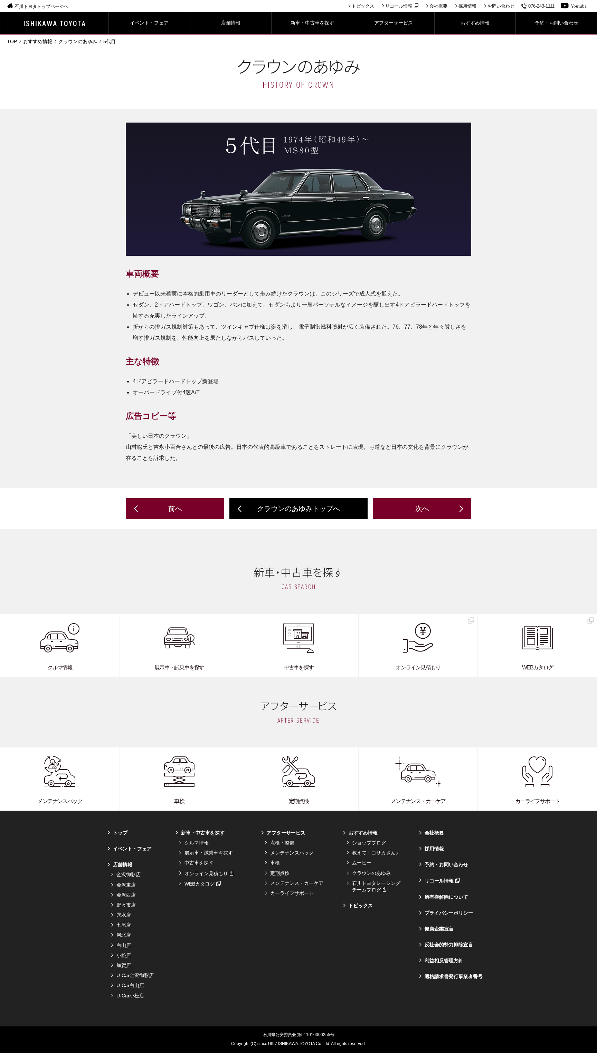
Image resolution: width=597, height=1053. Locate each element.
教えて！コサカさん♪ (375, 853)
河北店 (123, 935)
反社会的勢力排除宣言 (449, 944)
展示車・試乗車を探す (208, 853)
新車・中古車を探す (203, 832)
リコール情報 (398, 6)
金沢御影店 (128, 874)
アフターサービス (286, 832)
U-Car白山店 (130, 985)
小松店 (123, 955)
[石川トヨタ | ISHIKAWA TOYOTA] (54, 23)
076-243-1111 (541, 6)
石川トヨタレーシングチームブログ (376, 886)
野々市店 (126, 905)
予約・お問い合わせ (446, 864)
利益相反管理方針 (444, 960)
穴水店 (123, 915)
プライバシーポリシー (449, 913)
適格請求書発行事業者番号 (454, 976)
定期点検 (280, 873)
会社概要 (438, 6)
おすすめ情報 (37, 41)
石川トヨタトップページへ (41, 6)
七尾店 (123, 925)
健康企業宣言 (439, 928)
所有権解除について (446, 897)
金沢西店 (126, 895)
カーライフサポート (292, 893)
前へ (175, 508)
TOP (12, 41)
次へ (422, 508)
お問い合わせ (500, 6)
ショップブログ (369, 843)
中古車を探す (199, 863)
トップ (120, 832)
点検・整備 (282, 843)
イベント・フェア (132, 848)
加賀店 (123, 965)
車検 (275, 863)
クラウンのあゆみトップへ (298, 508)
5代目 (109, 41)
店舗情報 (122, 864)
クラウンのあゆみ (77, 41)
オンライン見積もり (206, 873)
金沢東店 (126, 885)
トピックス (363, 6)
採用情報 (467, 6)
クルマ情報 (196, 843)
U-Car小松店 (130, 995)
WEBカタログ (199, 884)
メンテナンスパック (292, 853)
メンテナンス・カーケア (296, 883)
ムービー (361, 863)
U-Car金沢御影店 (135, 975)
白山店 (123, 945)
